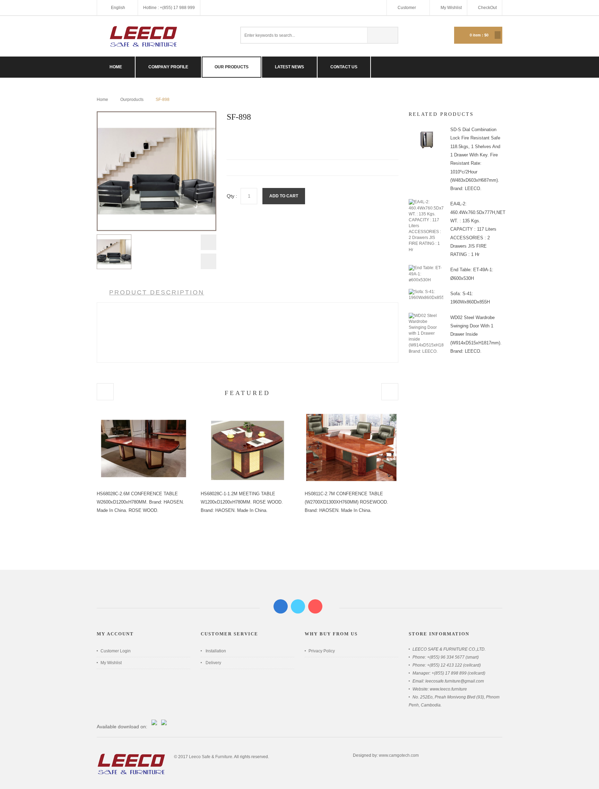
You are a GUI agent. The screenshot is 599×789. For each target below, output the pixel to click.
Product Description (156, 292)
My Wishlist (451, 7)
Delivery (213, 662)
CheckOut (487, 7)
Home (102, 99)
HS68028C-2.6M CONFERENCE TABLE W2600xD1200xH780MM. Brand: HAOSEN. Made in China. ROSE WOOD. (140, 502)
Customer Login (116, 651)
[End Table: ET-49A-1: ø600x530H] (426, 267)
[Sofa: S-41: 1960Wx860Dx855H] (426, 291)
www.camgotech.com (399, 755)
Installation (216, 651)
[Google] (315, 606)
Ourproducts (132, 99)
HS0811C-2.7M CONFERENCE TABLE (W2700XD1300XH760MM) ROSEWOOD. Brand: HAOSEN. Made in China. (346, 502)
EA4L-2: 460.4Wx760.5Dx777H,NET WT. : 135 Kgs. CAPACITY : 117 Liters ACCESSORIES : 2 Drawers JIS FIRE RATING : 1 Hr (477, 229)
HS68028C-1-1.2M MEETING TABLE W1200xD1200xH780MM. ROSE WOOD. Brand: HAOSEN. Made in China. (242, 502)
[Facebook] (281, 606)
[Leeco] (143, 36)
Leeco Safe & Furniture (210, 756)
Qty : (232, 196)
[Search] (382, 35)
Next (208, 261)
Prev (208, 244)
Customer (407, 7)
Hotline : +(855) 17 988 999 (169, 7)
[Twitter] (298, 606)
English (118, 7)
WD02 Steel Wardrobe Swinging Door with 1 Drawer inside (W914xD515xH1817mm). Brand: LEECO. (476, 334)
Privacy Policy (322, 651)
